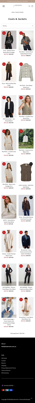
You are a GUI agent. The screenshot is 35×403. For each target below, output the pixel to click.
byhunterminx (15, 399)
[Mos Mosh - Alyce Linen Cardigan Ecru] (8, 172)
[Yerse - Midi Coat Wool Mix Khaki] (8, 72)
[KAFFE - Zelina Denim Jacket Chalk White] (8, 207)
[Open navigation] (5, 6)
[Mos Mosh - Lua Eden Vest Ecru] (8, 139)
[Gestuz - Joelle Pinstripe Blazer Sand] (8, 241)
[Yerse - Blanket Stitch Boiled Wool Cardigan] (8, 40)
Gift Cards (4, 358)
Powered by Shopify (24, 399)
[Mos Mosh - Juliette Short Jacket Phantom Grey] (26, 40)
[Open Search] (29, 6)
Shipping (3, 365)
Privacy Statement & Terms (8, 368)
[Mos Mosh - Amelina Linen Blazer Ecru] (26, 139)
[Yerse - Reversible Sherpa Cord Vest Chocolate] (26, 205)
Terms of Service (5, 370)
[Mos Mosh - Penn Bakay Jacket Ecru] (26, 73)
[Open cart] (32, 6)
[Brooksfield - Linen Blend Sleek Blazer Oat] (26, 306)
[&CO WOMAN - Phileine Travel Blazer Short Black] (8, 275)
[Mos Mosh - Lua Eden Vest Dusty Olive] (26, 105)
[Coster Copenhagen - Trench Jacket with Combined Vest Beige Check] (8, 307)
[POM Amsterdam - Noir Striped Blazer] (8, 106)
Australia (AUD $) (8, 385)
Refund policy (5, 373)
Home (13, 12)
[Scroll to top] (31, 398)
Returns (3, 363)
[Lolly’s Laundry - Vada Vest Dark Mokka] (26, 172)
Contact (3, 360)
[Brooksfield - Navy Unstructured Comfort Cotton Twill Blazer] (26, 239)
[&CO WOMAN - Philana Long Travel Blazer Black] (26, 275)
